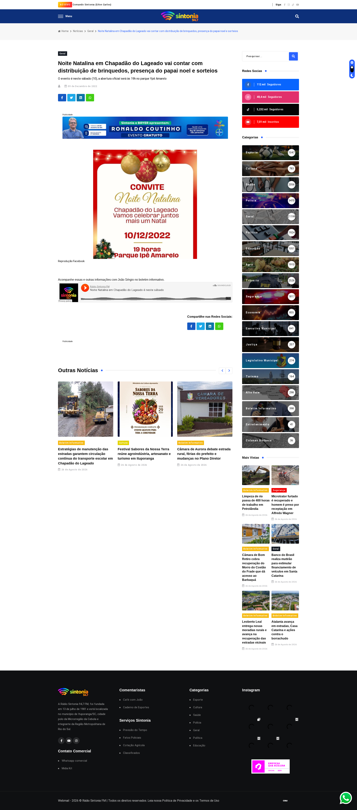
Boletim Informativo (71, 443)
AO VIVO (65, 4)
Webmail (63, 800)
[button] (222, 370)
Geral (90, 31)
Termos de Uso (209, 800)
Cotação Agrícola (134, 745)
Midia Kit (67, 768)
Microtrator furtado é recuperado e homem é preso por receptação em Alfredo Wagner (285, 505)
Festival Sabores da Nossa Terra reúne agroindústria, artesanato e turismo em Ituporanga (144, 453)
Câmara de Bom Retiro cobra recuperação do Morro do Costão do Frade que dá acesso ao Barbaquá (254, 567)
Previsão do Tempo (135, 730)
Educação (199, 745)
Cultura (123, 443)
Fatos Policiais (132, 737)
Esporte (198, 699)
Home (65, 31)
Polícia (197, 722)
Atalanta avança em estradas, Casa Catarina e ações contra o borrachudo (284, 630)
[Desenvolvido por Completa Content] (285, 800)
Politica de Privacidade (177, 800)
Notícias (78, 31)
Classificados (131, 753)
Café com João (133, 699)
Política (197, 738)
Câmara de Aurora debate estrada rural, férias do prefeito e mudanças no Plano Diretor (204, 453)
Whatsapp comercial (74, 760)
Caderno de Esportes (136, 707)
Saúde (197, 715)
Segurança (279, 490)
